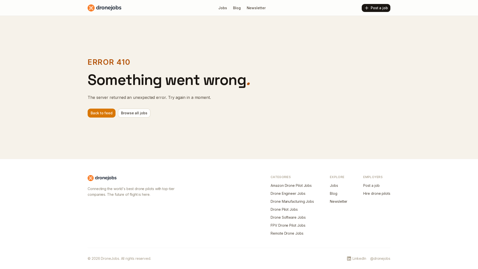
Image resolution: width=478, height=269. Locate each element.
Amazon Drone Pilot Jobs (291, 185)
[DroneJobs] (104, 7)
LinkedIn (359, 258)
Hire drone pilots (376, 193)
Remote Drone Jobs (287, 233)
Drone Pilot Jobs (284, 209)
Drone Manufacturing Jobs (292, 201)
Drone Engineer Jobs (288, 193)
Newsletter (338, 201)
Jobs (334, 185)
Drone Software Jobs (288, 217)
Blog (333, 193)
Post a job (371, 185)
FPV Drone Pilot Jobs (288, 225)
